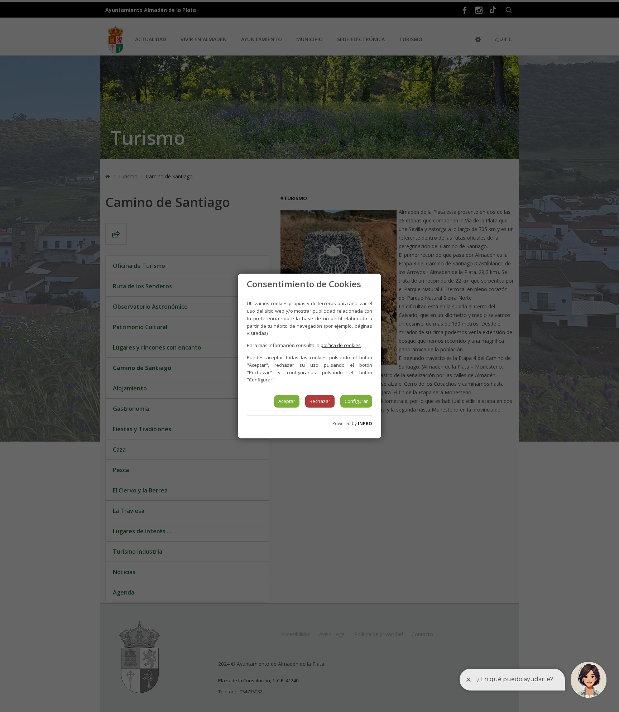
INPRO (365, 423)
